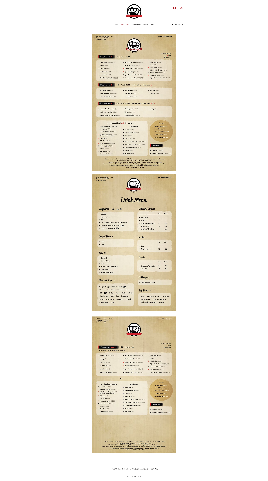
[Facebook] (182, 25)
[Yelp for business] (179, 25)
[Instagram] (176, 25)
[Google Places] (173, 25)
